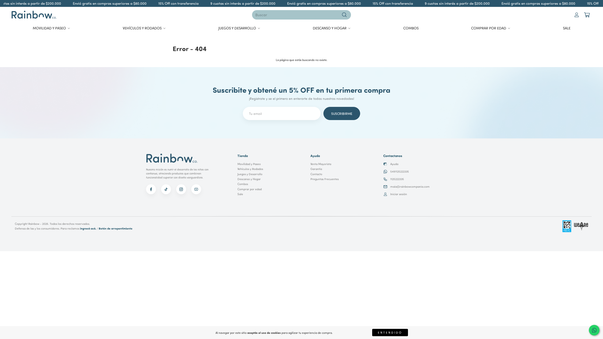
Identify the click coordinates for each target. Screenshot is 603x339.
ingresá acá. (88, 228)
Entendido (390, 332)
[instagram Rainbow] (181, 189)
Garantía (316, 169)
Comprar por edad (249, 189)
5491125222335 (399, 171)
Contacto (316, 174)
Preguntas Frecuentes (324, 179)
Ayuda (394, 164)
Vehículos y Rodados (250, 169)
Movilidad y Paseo (249, 164)
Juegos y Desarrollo (249, 174)
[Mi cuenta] (576, 15)
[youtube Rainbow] (196, 189)
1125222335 (397, 179)
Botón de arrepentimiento (115, 228)
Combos (242, 184)
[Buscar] (344, 15)
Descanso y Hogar (249, 179)
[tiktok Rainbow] (166, 189)
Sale (240, 194)
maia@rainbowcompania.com (410, 186)
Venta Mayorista (320, 164)
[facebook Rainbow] (151, 189)
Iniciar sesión (398, 194)
